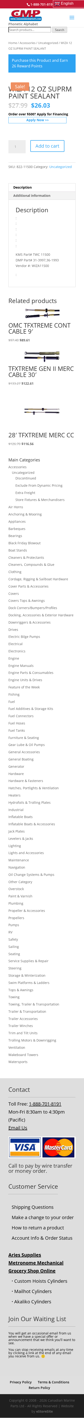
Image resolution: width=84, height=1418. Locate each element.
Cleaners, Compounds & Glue (31, 564)
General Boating (21, 759)
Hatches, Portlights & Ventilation (33, 788)
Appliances (17, 521)
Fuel (11, 701)
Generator (16, 766)
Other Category (20, 882)
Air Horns (15, 507)
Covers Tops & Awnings (26, 600)
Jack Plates (16, 831)
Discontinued (25, 478)
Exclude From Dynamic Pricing (39, 485)
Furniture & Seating (23, 737)
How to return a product (38, 1227)
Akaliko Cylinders (32, 1301)
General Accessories (24, 752)
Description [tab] (22, 187)
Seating (14, 954)
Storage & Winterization (27, 975)
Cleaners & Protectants (26, 557)
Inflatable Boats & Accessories (31, 824)
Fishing (14, 694)
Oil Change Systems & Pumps (31, 874)
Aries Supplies (24, 1255)
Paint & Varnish (20, 896)
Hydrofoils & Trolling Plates (29, 802)
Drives (13, 629)
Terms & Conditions (53, 1382)
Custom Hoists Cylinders (40, 1281)
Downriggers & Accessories (29, 622)
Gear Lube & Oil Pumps (26, 744)
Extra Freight (25, 492)
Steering (14, 968)
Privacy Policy (21, 1382)
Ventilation (16, 1047)
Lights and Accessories (26, 853)
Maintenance (18, 860)
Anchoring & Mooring (25, 514)
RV (10, 932)
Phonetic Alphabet (23, 24)
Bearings (15, 536)
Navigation (16, 867)
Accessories (27, 43)
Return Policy (39, 1387)
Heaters (14, 795)
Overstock (16, 889)
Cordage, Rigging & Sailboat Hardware (38, 579)
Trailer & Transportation (27, 1011)
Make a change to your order (43, 1217)
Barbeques (16, 528)
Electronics (16, 651)
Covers (13, 593)
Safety (13, 939)
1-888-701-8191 (45, 1104)
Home (12, 43)
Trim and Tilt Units (23, 1033)
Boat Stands (17, 550)
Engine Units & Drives (25, 680)
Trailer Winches (20, 1025)
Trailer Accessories (23, 1018)
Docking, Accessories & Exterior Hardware (41, 615)
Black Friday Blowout (24, 543)
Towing (14, 997)
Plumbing (15, 903)
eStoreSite (44, 1411)
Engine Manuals (21, 665)
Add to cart (47, 146)
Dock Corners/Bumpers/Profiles (32, 608)
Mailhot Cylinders (33, 1291)
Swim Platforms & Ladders (28, 982)
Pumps (13, 925)
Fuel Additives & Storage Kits (30, 708)
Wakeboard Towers (23, 1055)
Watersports (18, 1062)
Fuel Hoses (16, 723)
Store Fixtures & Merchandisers (40, 499)
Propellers (16, 918)
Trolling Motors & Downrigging (32, 1040)
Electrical (15, 644)
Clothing (14, 572)
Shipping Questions (33, 1207)
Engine (13, 658)
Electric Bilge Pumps (24, 636)
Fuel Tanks (16, 730)
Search (59, 30)
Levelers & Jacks (20, 838)
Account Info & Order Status (42, 1238)
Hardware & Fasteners (25, 780)
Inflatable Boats (20, 817)
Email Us (17, 1128)
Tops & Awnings (20, 990)
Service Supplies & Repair (28, 961)
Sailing (13, 946)
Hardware (16, 773)
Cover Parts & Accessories (28, 586)
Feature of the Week (24, 687)
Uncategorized (48, 43)
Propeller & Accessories (26, 910)
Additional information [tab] (31, 195)
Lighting (14, 846)
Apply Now (35, 120)
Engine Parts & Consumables (30, 672)
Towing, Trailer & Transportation (33, 1004)
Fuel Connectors (21, 716)
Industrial (16, 810)
